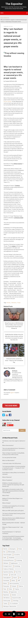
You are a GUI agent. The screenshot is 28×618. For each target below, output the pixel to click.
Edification (13, 302)
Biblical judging (11, 551)
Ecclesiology (19, 560)
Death (4, 557)
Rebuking (5, 592)
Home (2, 17)
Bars (4, 551)
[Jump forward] (18, 614)
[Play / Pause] (14, 614)
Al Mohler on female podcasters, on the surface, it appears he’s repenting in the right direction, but (13, 484)
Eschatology (17, 566)
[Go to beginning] (5, 614)
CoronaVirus (17, 554)
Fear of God (18, 572)
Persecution (6, 586)
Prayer (19, 302)
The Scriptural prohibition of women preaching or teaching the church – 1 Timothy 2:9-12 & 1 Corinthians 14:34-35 (13, 468)
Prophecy (17, 589)
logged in (12, 392)
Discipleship (11, 557)
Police (4, 589)
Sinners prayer (6, 600)
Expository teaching (8, 572)
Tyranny (5, 603)
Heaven (15, 577)
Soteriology (16, 600)
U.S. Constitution (14, 603)
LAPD (19, 580)
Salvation (14, 594)
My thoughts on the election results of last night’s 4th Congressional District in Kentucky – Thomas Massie (13, 491)
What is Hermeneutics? (8, 445)
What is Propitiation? (7, 480)
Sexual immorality (16, 597)
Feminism (5, 574)
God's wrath (13, 574)
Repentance (6, 594)
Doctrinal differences (8, 560)
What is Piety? (5, 495)
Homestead (6, 580)
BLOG (6, 17)
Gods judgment (7, 577)
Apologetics (13, 549)
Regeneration (13, 592)
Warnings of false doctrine (9, 606)
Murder (5, 583)
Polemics (21, 586)
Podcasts (14, 586)
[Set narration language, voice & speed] (22, 614)
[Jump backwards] (9, 614)
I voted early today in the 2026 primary (11, 463)
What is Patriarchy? (7, 477)
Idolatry (13, 580)
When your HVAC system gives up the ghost (13, 510)
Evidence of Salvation (8, 569)
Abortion (5, 549)
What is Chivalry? (6, 503)
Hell (20, 577)
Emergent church (7, 566)
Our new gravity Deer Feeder (9, 457)
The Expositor (14, 4)
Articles (8, 302)
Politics (10, 589)
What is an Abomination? (8, 460)
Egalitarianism (14, 563)
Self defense (6, 597)
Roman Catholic (7, 101)
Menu (2, 13)
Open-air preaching (14, 583)
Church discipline (7, 554)
